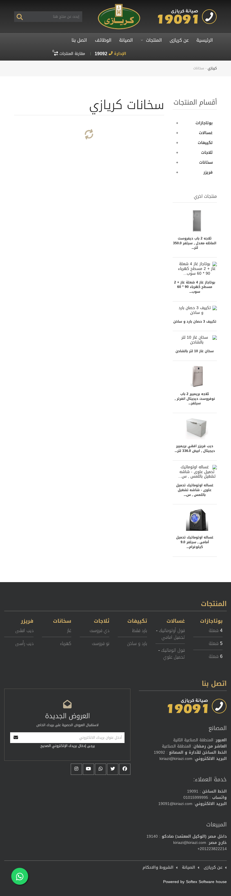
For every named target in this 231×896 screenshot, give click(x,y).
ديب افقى (24, 630)
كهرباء (65, 643)
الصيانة (126, 40)
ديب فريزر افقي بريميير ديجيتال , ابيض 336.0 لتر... (195, 448)
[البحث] (19, 16)
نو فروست (100, 643)
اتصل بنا (79, 40)
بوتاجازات (204, 123)
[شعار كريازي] (119, 6)
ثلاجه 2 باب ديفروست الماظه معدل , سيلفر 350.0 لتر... (194, 242)
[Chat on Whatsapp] (19, 876)
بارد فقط (139, 630)
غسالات (206, 133)
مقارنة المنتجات (68, 53)
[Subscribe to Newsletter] (15, 737)
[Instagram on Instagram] (76, 769)
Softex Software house (206, 882)
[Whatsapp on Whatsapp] (100, 769)
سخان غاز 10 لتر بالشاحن (195, 351)
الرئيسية (204, 40)
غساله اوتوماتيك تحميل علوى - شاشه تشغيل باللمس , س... (195, 489)
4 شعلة (216, 630)
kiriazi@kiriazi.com (175, 758)
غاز (69, 630)
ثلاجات (207, 152)
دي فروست (99, 630)
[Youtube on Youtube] (88, 769)
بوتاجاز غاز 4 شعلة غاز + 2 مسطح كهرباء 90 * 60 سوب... (194, 286)
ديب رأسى (24, 643)
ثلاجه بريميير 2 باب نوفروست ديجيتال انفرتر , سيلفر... (195, 398)
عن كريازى (179, 40)
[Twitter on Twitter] (112, 769)
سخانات (206, 162)
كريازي (212, 68)
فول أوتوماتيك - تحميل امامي (170, 634)
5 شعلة (216, 643)
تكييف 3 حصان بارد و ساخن (194, 321)
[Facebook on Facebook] (124, 769)
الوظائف (103, 40)
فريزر (208, 172)
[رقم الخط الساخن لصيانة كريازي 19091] (187, 11)
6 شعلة (216, 656)
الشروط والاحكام (158, 867)
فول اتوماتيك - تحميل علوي (171, 653)
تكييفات (205, 143)
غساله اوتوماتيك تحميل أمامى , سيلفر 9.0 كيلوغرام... (195, 541)
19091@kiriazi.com (175, 804)
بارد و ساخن (137, 643)
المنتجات (153, 40)
